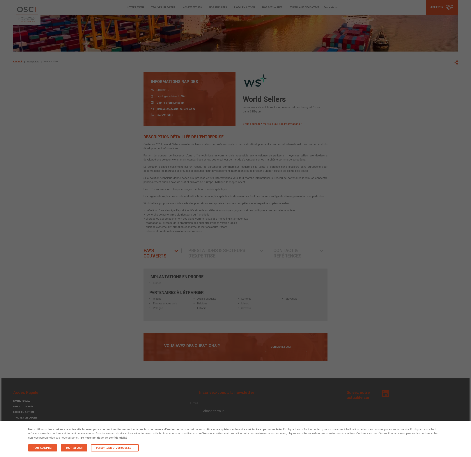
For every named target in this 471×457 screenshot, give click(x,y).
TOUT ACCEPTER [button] (42, 448)
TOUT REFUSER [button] (74, 448)
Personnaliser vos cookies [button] (113, 448)
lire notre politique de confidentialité (103, 437)
